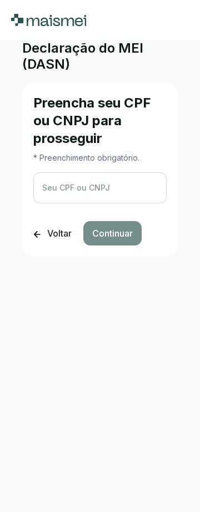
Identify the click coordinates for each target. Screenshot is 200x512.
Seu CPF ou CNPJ (76, 187)
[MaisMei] (48, 20)
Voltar (58, 233)
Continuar (112, 233)
